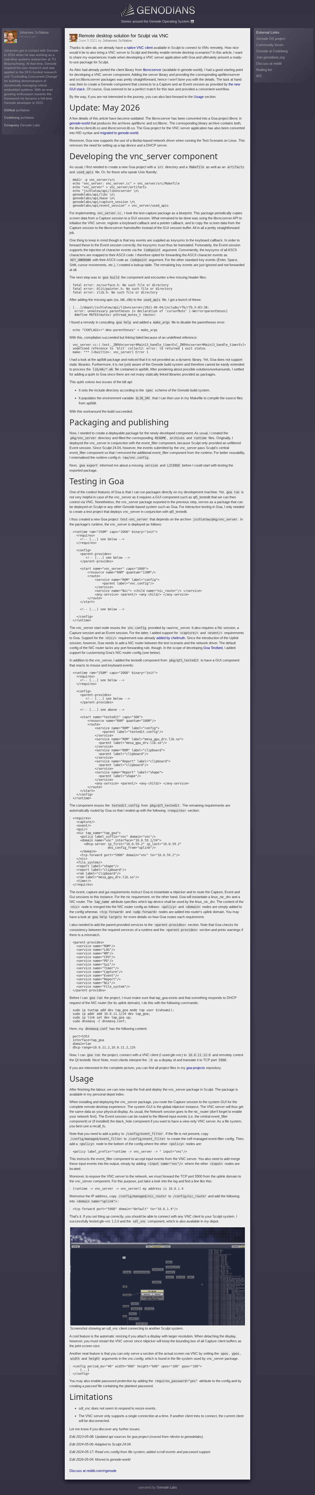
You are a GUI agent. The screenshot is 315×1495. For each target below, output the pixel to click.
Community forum (269, 45)
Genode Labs (30, 125)
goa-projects (195, 1068)
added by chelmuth (170, 638)
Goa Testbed (213, 648)
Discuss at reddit (269, 63)
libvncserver (152, 70)
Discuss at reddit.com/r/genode (92, 1471)
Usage (199, 97)
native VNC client (140, 48)
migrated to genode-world (119, 133)
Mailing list (264, 70)
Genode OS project (270, 39)
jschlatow (23, 110)
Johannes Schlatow (34, 32)
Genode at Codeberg (272, 51)
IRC (259, 76)
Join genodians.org (270, 57)
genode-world (79, 123)
